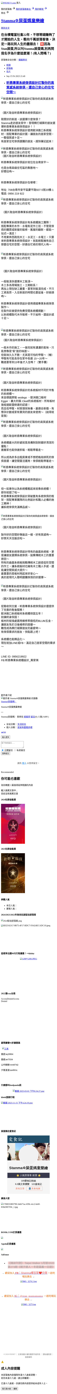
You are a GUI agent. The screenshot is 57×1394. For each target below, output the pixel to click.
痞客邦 (27, 717)
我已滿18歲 (6, 1389)
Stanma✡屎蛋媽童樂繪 (22, 20)
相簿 (8, 65)
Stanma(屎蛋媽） (8, 701)
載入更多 (5, 737)
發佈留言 (5, 753)
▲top (3, 732)
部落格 (9, 68)
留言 (33, 717)
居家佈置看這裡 (24, 727)
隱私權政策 (47, 1354)
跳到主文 (5, 28)
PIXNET (12, 1354)
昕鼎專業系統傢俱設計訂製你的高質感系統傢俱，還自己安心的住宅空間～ (30, 87)
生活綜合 (21, 724)
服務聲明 (28, 1357)
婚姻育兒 (23, 60)
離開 (15, 1389)
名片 (8, 71)
